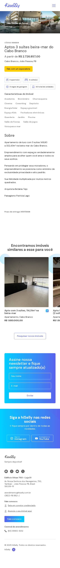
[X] (23, 471)
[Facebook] (6, 471)
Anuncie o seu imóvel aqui (20, 511)
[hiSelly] (12, 5)
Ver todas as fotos (17, 23)
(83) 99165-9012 (15, 531)
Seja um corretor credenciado (22, 505)
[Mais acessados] (47, 310)
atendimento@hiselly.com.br (17, 492)
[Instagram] (11, 471)
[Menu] (54, 5)
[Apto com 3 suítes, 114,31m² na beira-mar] (26, 282)
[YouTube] (17, 471)
